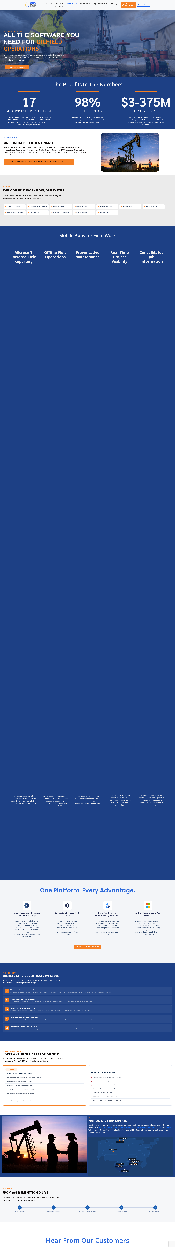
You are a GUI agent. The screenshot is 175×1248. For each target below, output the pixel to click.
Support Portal (143, 5)
